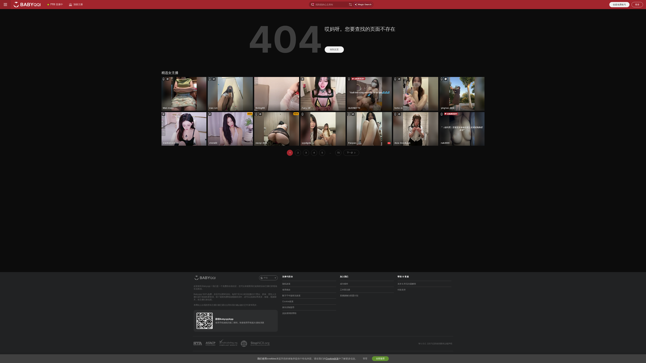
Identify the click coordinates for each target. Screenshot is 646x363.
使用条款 (286, 290)
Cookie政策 (287, 301)
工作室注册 (345, 290)
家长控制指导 (288, 307)
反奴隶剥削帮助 (289, 313)
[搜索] (350, 4)
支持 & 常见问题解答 (407, 284)
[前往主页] (27, 4)
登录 (637, 4)
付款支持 (402, 290)
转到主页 (334, 49)
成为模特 (344, 284)
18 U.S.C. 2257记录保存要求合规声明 (435, 343)
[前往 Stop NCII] (260, 344)
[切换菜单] (5, 4)
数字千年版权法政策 (291, 295)
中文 (266, 278)
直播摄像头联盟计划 (349, 295)
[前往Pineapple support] (244, 343)
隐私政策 (286, 284)
